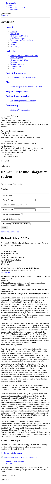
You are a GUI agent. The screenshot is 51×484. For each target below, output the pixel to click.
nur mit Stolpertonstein (11, 219)
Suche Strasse (8, 200)
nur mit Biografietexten (11, 214)
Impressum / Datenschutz (15, 461)
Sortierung (7, 224)
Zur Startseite (11, 3)
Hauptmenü (10, 5)
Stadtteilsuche (8, 210)
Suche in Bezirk (9, 205)
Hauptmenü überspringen (15, 7)
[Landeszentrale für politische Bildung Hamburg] (19, 457)
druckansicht (5, 453)
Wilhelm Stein (6, 272)
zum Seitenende (12, 9)
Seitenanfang (17, 453)
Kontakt (9, 463)
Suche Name (7, 195)
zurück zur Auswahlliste (10, 232)
